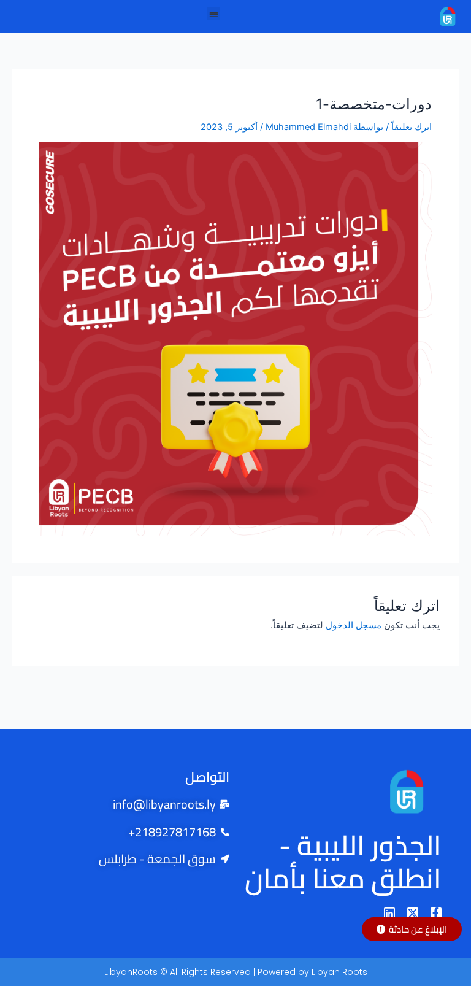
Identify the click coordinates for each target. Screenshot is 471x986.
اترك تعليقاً (411, 127)
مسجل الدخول (353, 625)
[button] (214, 14)
